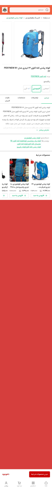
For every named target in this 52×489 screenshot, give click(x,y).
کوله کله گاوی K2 (17, 141)
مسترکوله (46, 18)
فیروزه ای (36, 88)
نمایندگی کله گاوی (34, 144)
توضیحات (34, 98)
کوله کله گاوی (22, 144)
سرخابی (46, 88)
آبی (25, 88)
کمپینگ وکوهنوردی (32, 18)
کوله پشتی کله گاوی (33, 147)
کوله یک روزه (36, 141)
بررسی (46, 98)
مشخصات (21, 98)
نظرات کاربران (7, 99)
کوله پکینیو (21, 147)
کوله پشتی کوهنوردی (14, 18)
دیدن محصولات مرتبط (39, 474)
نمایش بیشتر (44, 130)
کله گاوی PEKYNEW (38, 76)
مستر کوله (27, 141)
